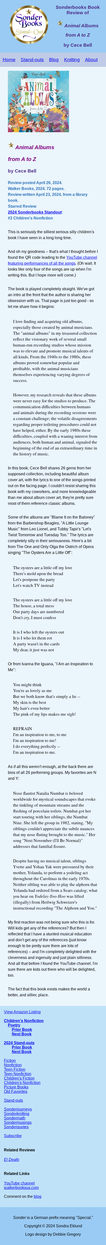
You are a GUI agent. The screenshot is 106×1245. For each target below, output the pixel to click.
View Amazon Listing (22, 1012)
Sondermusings (18, 1122)
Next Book (22, 1034)
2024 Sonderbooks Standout (35, 212)
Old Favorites (15, 1091)
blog (37, 1196)
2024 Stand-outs (19, 1043)
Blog (54, 59)
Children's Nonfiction (24, 1021)
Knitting (72, 59)
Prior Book (22, 1030)
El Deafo (11, 1160)
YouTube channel (19, 1183)
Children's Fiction (19, 1078)
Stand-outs (32, 59)
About (91, 59)
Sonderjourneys (18, 1109)
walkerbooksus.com (21, 1188)
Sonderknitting (16, 1114)
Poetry (14, 1025)
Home (9, 59)
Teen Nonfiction (17, 1074)
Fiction (10, 1060)
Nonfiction (13, 1065)
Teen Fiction (14, 1069)
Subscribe (13, 1136)
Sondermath (14, 1118)
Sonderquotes (16, 1127)
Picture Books (16, 1087)
